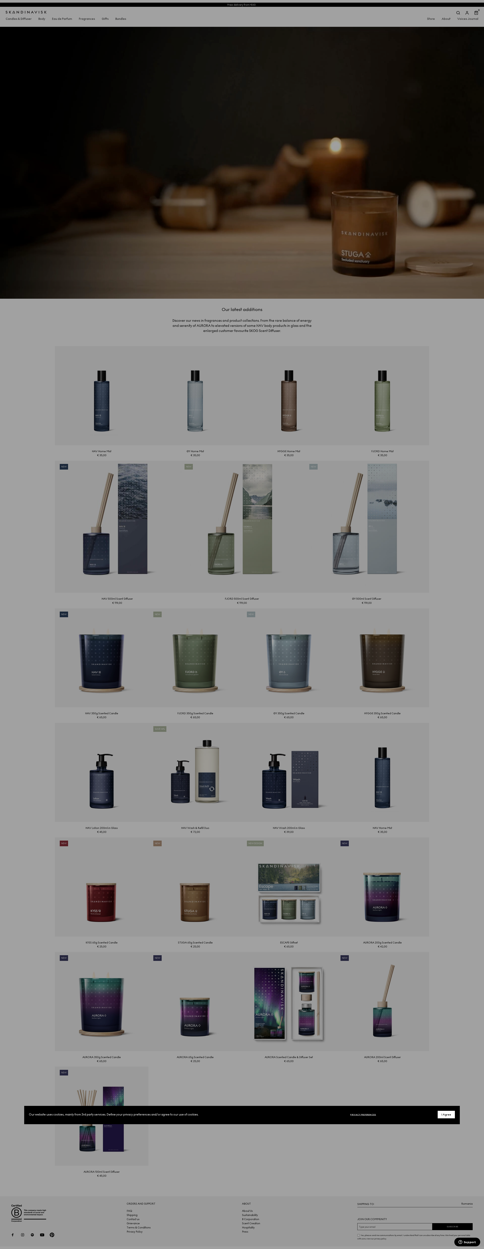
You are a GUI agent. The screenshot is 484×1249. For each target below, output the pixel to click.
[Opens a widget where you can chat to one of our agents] (467, 1242)
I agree (446, 1114)
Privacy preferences (363, 1114)
